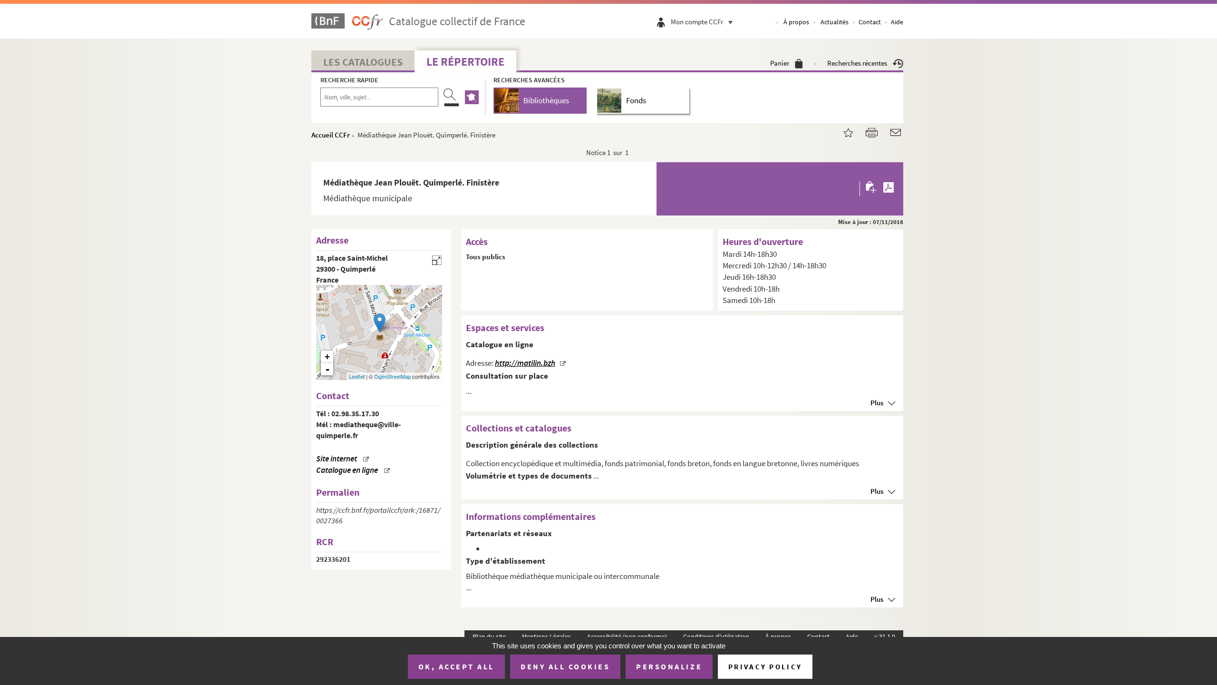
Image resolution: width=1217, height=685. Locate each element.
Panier (779, 63)
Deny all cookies (565, 666)
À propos (796, 22)
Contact (870, 22)
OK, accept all (456, 666)
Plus (876, 402)
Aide (897, 22)
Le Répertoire (465, 61)
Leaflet (357, 376)
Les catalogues (363, 61)
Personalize (669, 666)
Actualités (835, 22)
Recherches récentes (857, 63)
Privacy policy (765, 666)
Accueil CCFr (330, 134)
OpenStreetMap (392, 376)
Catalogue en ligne (347, 470)
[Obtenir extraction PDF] (888, 188)
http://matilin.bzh (525, 363)
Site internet (336, 459)
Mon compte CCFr (697, 21)
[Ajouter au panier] (871, 188)
